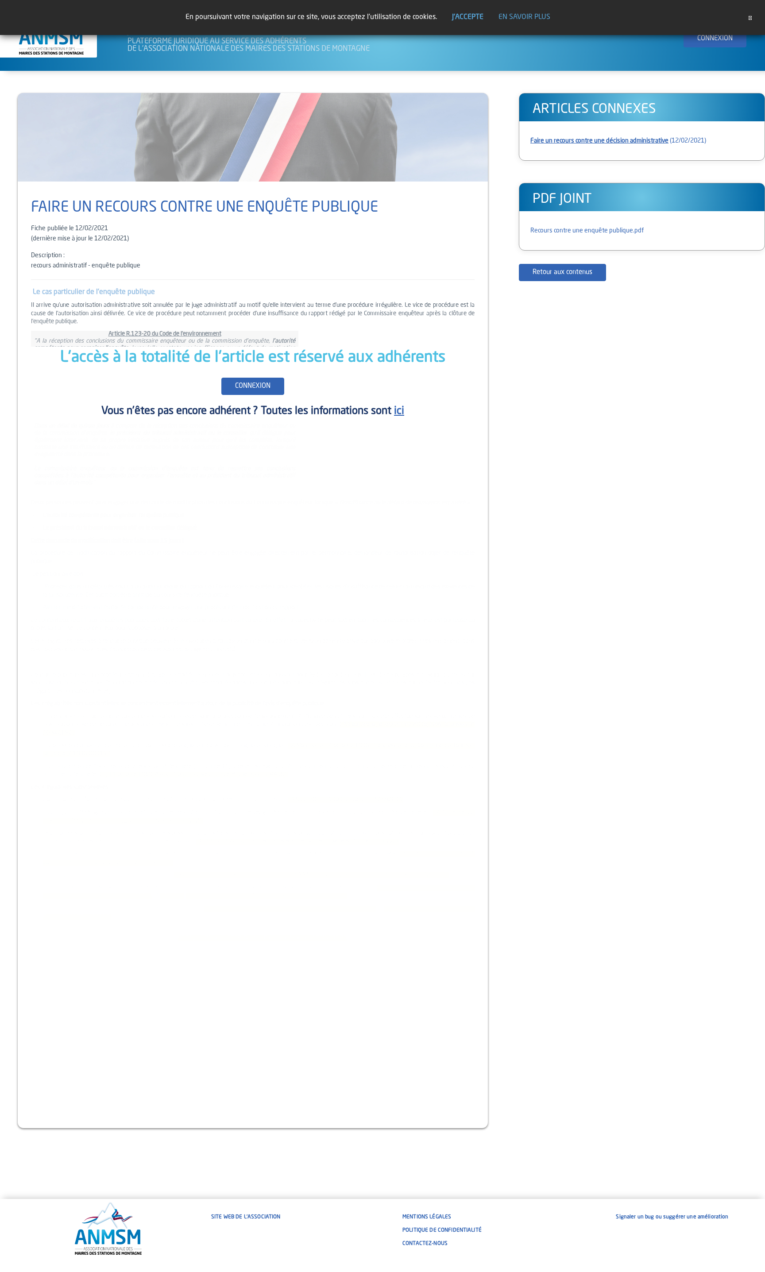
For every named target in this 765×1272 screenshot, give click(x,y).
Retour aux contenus (562, 272)
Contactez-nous (425, 1243)
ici (399, 411)
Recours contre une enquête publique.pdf (587, 231)
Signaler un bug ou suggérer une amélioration (672, 1217)
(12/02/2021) (618, 141)
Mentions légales (426, 1217)
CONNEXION (715, 38)
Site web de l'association (246, 1217)
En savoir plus (524, 17)
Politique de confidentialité (442, 1230)
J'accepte (467, 17)
